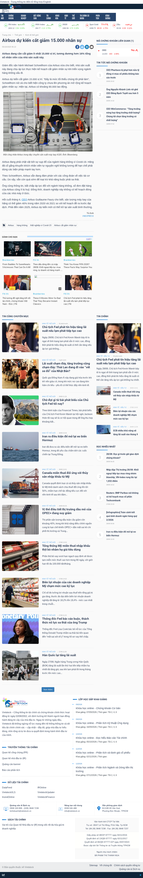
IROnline (42, 787)
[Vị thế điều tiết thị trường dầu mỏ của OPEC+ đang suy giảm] (20, 519)
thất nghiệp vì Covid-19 (40, 225)
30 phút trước (63, 323)
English (47, 2)
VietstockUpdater (46, 792)
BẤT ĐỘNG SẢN (37, 17)
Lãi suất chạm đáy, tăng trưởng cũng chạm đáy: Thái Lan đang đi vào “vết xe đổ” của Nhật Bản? (66, 367)
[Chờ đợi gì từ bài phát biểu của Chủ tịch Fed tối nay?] (20, 410)
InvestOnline (8, 797)
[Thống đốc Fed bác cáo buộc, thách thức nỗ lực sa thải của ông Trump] (20, 629)
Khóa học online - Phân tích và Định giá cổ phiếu (103, 752)
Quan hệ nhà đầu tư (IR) (14, 758)
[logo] (15, 6)
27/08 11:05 (63, 652)
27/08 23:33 (110, 504)
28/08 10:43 (63, 433)
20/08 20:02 (110, 81)
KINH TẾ (66, 17)
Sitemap (93, 865)
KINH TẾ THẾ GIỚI (48, 323)
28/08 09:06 (110, 523)
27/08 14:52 (63, 579)
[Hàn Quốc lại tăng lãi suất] (20, 665)
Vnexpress (88, 216)
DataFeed (7, 787)
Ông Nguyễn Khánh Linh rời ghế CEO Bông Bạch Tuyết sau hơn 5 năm (122, 93)
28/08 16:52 (110, 485)
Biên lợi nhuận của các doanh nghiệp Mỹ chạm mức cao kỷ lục (125, 415)
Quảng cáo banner (11, 764)
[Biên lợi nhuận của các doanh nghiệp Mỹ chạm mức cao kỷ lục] (20, 592)
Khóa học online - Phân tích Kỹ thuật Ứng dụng (102, 723)
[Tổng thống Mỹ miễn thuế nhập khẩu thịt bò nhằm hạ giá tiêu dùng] (20, 556)
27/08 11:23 (63, 615)
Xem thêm (48, 689)
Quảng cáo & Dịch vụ (129, 869)
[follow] (3, 875)
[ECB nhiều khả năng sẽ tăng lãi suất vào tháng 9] (103, 429)
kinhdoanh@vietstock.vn (20, 811)
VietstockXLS (9, 792)
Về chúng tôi (106, 865)
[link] (4, 11)
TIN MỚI (2, 17)
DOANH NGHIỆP (23, 17)
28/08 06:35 (63, 506)
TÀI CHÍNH (48, 17)
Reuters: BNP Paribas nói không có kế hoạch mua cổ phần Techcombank (122, 497)
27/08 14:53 (63, 542)
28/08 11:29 (63, 396)
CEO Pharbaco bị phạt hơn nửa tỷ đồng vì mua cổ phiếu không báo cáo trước (122, 74)
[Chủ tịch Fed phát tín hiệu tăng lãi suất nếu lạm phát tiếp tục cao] (20, 337)
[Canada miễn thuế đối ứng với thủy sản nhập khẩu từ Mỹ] (20, 483)
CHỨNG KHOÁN (11, 17)
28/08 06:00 (110, 461)
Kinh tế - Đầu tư (103, 356)
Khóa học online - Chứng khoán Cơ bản (98, 708)
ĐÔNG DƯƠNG (107, 17)
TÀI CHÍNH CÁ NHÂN (84, 17)
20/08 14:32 (110, 101)
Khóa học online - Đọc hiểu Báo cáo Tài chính (101, 737)
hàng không (22, 225)
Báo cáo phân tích (11, 770)
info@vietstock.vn (72, 811)
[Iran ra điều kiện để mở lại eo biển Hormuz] (20, 446)
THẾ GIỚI (73, 17)
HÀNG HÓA (57, 17)
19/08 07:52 (110, 124)
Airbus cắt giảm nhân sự (65, 225)
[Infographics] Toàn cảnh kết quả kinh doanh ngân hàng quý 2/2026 (121, 516)
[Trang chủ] (15, 702)
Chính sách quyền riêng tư (127, 865)
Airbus (11, 225)
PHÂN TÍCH (98, 17)
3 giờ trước (62, 360)
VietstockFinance (46, 797)
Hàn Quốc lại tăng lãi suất (59, 655)
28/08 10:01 (63, 469)
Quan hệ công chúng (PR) (15, 752)
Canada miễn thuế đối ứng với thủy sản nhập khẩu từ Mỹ (126, 395)
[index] (6, 25)
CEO (24, 199)
